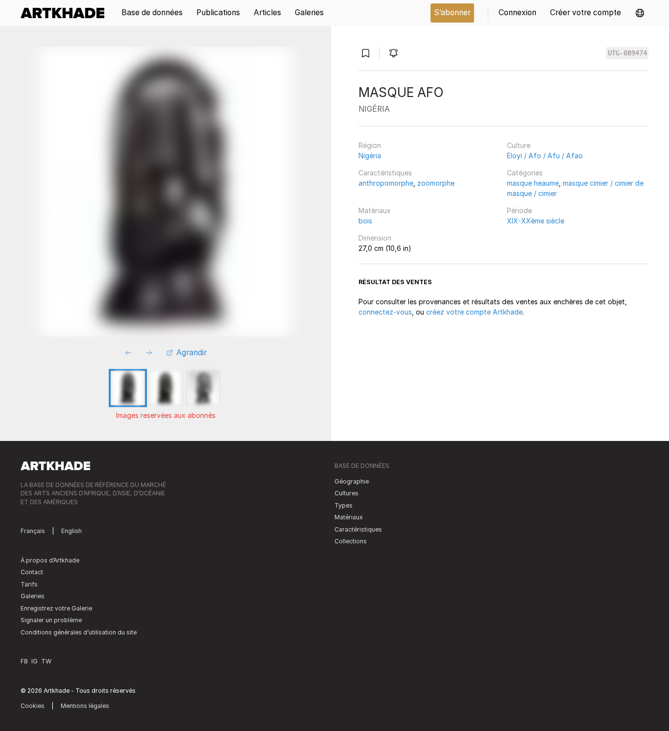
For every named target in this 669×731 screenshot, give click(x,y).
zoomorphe (435, 183)
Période (519, 210)
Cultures (346, 493)
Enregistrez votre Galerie (56, 608)
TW (46, 661)
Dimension (374, 238)
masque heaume (533, 183)
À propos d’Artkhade (50, 560)
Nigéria (369, 155)
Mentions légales (85, 705)
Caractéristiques (385, 173)
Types (343, 505)
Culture (518, 145)
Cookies (33, 705)
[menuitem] (66, 13)
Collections (350, 541)
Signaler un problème (51, 620)
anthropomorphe (385, 183)
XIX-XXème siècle (535, 221)
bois (365, 221)
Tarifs (29, 584)
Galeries (33, 596)
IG (34, 661)
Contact (32, 572)
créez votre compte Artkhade (474, 312)
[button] (639, 13)
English (71, 531)
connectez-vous (385, 312)
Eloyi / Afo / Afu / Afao (545, 155)
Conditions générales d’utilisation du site (79, 632)
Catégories (525, 173)
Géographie (351, 481)
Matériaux (374, 210)
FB (24, 661)
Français (33, 531)
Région (369, 145)
